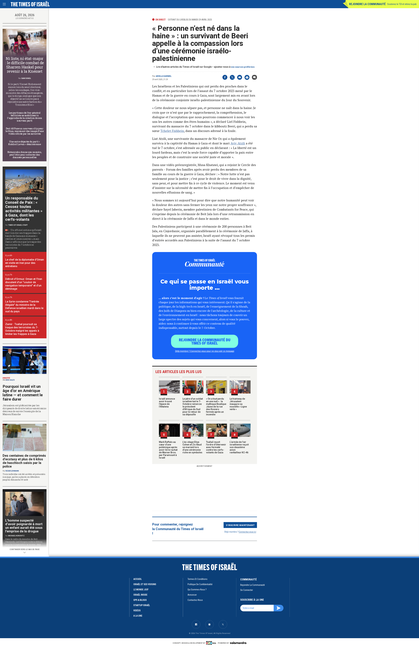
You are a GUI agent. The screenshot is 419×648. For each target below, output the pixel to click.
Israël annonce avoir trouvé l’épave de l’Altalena (167, 402)
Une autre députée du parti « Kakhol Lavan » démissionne (24, 143)
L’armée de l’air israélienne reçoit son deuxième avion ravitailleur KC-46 (239, 447)
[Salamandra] (238, 643)
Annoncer (192, 594)
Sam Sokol (26, 78)
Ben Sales (10, 380)
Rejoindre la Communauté (367, 4)
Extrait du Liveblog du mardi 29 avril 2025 (190, 19)
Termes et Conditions (197, 579)
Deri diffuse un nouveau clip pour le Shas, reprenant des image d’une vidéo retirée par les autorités (24, 131)
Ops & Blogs (140, 600)
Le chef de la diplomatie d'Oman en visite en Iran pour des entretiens (24, 263)
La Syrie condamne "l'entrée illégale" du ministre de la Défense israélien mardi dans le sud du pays (24, 306)
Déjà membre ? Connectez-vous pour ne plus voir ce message (204, 350)
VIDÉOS (137, 610)
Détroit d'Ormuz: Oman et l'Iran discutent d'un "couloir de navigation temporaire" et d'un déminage (23, 283)
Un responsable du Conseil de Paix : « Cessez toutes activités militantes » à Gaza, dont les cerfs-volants (23, 209)
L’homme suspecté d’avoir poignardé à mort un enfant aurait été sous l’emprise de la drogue (24, 525)
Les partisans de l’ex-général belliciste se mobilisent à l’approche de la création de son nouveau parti (24, 116)
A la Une (137, 615)
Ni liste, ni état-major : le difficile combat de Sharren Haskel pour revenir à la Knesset (24, 65)
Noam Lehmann (12, 471)
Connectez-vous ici (247, 531)
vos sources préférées (243, 67)
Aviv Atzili (237, 143)
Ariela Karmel (164, 76)
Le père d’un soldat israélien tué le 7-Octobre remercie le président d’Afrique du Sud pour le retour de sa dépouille (192, 406)
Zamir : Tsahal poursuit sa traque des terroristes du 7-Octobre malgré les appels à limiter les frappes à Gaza (22, 329)
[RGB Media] (211, 643)
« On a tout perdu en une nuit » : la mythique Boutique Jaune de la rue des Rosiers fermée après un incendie (216, 406)
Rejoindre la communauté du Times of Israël (204, 341)
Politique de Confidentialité (200, 584)
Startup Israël (141, 605)
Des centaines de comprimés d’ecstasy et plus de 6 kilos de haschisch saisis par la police (24, 461)
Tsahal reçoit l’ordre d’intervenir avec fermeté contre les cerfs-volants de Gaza (216, 447)
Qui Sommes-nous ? (197, 589)
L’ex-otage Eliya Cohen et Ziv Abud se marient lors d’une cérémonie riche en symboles (192, 447)
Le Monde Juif (140, 589)
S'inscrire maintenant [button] (240, 525)
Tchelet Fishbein (172, 131)
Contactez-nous (195, 600)
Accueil (137, 579)
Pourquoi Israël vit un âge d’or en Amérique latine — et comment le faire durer (23, 393)
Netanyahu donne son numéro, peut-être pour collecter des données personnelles (24, 154)
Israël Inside (140, 594)
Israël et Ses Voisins (144, 584)
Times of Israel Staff (18, 225)
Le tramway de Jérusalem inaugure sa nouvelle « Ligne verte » (238, 404)
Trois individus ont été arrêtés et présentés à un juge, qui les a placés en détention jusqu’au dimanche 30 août (24, 477)
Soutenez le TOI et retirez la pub (402, 4)
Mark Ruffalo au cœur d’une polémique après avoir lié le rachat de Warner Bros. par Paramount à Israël (168, 450)
